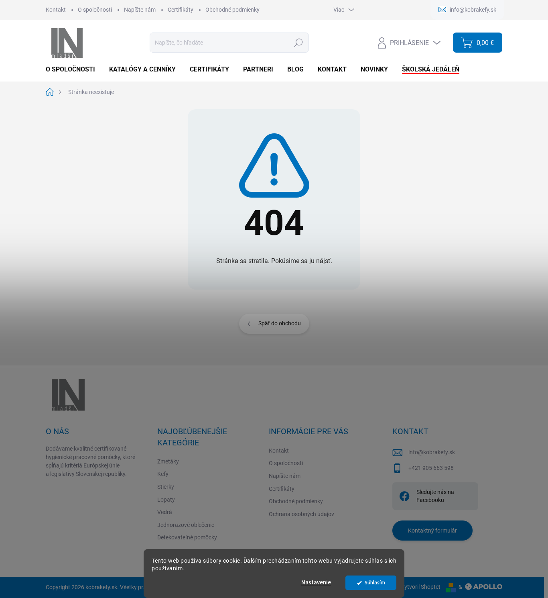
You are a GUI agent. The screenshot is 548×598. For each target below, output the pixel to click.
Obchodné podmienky (232, 9)
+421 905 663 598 (431, 468)
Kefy (162, 474)
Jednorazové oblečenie (185, 525)
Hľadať (298, 42)
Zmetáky (168, 461)
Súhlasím (375, 582)
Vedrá (164, 512)
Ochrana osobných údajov (301, 514)
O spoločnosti (95, 9)
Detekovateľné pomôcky (187, 537)
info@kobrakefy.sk (431, 452)
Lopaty (166, 499)
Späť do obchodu (279, 323)
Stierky (165, 487)
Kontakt (56, 9)
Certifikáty (180, 9)
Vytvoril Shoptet (420, 587)
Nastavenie (316, 582)
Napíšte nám (140, 9)
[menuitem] (73, 69)
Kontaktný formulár (432, 530)
